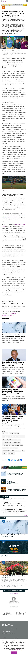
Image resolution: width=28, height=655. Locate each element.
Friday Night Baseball (17, 445)
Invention (16, 638)
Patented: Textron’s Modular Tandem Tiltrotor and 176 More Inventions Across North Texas (14, 512)
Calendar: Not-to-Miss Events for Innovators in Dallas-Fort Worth (13, 499)
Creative (3, 638)
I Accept (14, 652)
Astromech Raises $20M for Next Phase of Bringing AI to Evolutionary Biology (14, 506)
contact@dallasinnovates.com (8, 631)
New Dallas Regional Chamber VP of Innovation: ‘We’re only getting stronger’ (13, 364)
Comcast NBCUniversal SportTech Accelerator (11, 436)
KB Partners (6, 448)
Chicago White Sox (14, 433)
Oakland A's (11, 453)
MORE (25, 515)
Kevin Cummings (8, 33)
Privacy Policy (18, 649)
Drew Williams (16, 439)
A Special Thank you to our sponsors (15, 590)
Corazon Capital (7, 439)
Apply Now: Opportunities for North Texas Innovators (13, 482)
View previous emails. (7, 315)
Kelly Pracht (14, 448)
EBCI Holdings (6, 445)
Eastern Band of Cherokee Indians (11, 442)
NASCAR (18, 450)
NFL (23, 450)
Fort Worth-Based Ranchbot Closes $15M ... (12, 509)
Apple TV (5, 433)
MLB (13, 450)
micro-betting (6, 450)
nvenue (4, 453)
